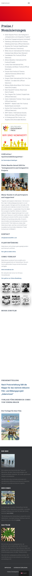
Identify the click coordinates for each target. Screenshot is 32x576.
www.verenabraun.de (7, 269)
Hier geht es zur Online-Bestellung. (11, 278)
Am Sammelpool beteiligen (9, 160)
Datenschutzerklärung (20, 567)
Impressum (8, 567)
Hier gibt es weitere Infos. (8, 251)
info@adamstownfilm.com (9, 237)
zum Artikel (10, 513)
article (18, 520)
